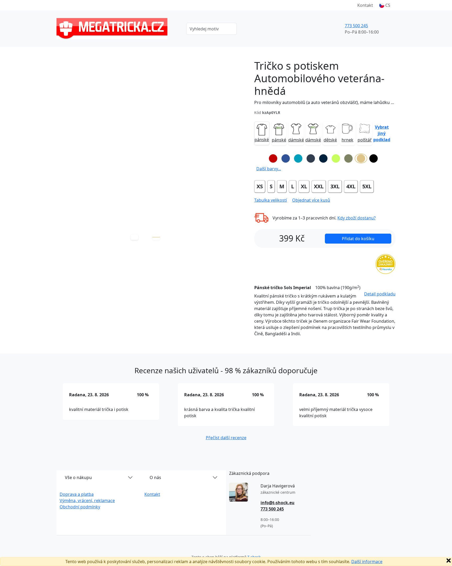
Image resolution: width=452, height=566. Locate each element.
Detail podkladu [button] (380, 294)
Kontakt (365, 5)
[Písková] (361, 158)
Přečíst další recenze (226, 438)
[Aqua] (298, 158)
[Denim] (310, 158)
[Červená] (273, 158)
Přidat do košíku (358, 238)
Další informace (366, 561)
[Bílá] (260, 158)
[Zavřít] (449, 560)
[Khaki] (348, 158)
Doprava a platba (77, 494)
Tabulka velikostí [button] (270, 200)
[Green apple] (336, 158)
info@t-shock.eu (278, 502)
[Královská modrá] (285, 158)
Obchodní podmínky (80, 507)
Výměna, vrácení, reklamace (87, 500)
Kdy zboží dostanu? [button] (356, 218)
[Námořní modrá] (323, 158)
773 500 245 (356, 26)
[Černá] (373, 158)
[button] (384, 5)
